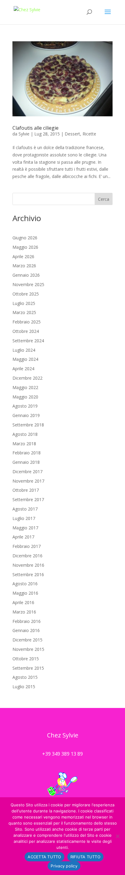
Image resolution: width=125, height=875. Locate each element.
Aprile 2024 (23, 368)
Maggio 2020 (25, 397)
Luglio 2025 (23, 303)
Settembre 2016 (28, 574)
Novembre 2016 (28, 565)
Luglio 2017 (23, 518)
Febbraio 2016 (26, 621)
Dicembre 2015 (27, 640)
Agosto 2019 (25, 406)
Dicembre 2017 (27, 471)
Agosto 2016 (25, 583)
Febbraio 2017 (26, 546)
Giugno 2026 (24, 238)
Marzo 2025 (24, 312)
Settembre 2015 (28, 668)
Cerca (103, 199)
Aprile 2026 (23, 256)
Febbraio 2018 (26, 453)
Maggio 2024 (25, 359)
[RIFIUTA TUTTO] (117, 836)
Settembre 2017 (28, 499)
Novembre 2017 (28, 481)
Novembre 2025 (28, 284)
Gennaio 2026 (26, 275)
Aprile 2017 (23, 537)
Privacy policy (64, 865)
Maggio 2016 (25, 593)
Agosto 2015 (25, 677)
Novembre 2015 (28, 649)
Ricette (89, 134)
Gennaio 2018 (26, 462)
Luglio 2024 (23, 350)
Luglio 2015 (23, 686)
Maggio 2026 (25, 247)
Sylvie (24, 134)
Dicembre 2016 (27, 556)
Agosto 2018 (25, 434)
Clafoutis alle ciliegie (35, 128)
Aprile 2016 (23, 602)
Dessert (72, 134)
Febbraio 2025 (26, 322)
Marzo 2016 (24, 612)
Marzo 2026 (24, 265)
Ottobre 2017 (25, 490)
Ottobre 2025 (25, 294)
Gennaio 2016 (26, 630)
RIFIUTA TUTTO (85, 856)
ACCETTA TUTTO (44, 856)
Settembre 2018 (28, 425)
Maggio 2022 (25, 387)
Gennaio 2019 (26, 415)
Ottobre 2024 (25, 331)
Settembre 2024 (28, 341)
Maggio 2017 (25, 528)
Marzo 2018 (24, 443)
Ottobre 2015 (25, 658)
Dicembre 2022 (27, 378)
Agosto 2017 (25, 509)
